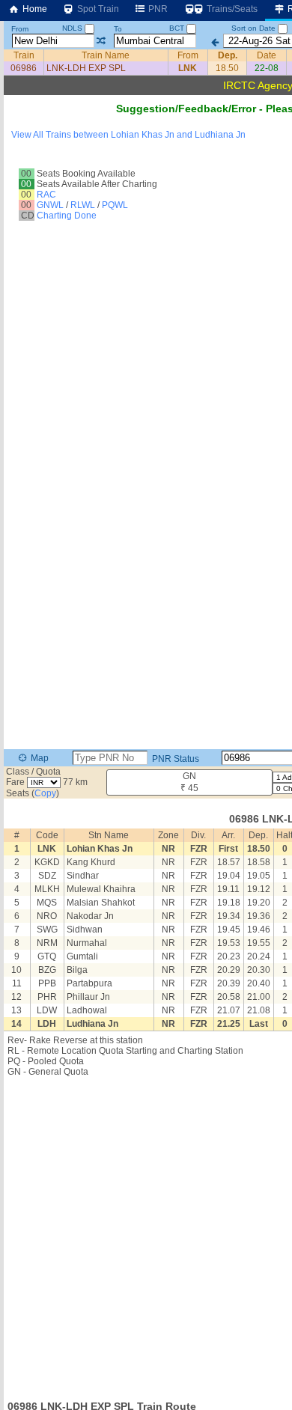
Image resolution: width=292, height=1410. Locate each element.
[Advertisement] (146, 1234)
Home (33, 9)
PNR (157, 9)
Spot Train (97, 9)
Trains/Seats (231, 9)
